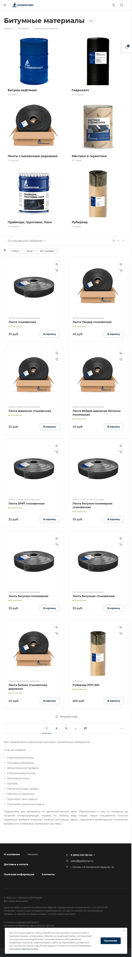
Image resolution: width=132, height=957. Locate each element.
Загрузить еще (68, 716)
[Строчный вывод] (118, 240)
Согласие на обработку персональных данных (29, 925)
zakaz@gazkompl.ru (82, 861)
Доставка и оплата (16, 864)
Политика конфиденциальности (21, 922)
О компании (12, 854)
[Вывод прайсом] (123, 240)
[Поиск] (121, 5)
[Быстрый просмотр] (56, 264)
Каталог (33, 854)
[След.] (120, 728)
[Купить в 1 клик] (56, 270)
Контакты (48, 874)
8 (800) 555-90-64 (81, 854)
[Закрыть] (124, 931)
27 (85, 728)
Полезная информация (19, 874)
